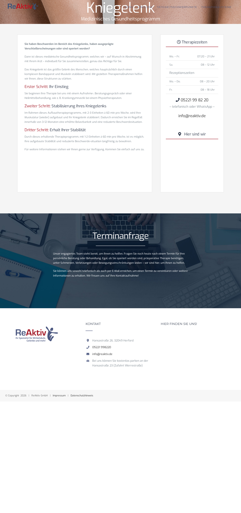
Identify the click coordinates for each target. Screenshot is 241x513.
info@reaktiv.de (192, 115)
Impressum (59, 395)
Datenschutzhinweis (82, 395)
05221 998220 (101, 347)
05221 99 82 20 (194, 100)
